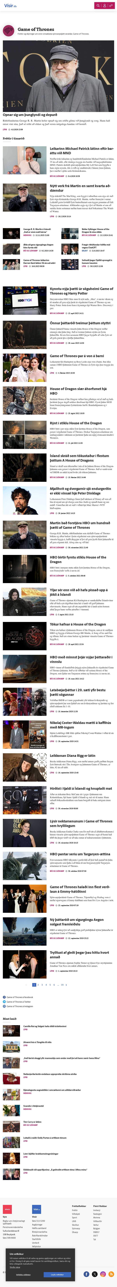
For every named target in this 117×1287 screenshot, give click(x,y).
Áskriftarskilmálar (40, 1236)
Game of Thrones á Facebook (20, 997)
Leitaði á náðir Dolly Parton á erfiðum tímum (44, 1138)
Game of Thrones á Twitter (19, 1002)
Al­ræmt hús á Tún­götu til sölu (37, 1042)
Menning (27, 235)
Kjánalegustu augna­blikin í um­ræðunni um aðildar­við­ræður (52, 1090)
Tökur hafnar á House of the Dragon (78, 624)
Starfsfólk (36, 1239)
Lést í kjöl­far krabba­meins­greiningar (40, 1154)
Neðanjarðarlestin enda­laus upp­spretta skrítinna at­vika (50, 1074)
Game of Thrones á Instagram (20, 1007)
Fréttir (75, 1210)
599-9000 (11, 1238)
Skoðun (75, 1225)
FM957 (96, 1232)
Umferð (35, 1243)
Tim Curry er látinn (32, 1122)
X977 (95, 1236)
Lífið (5, 129)
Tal (94, 1240)
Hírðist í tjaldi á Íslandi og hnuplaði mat (81, 789)
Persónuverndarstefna (13, 1227)
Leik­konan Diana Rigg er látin (72, 756)
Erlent (85, 250)
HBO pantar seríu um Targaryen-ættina (80, 854)
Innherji (96, 1210)
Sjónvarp (76, 1229)
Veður (96, 1225)
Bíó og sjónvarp (57, 176)
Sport (74, 1218)
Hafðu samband (39, 1228)
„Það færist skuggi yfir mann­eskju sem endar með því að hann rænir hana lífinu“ (61, 1058)
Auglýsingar (37, 1225)
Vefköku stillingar (23, 1275)
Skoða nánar (15, 1267)
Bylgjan (96, 1229)
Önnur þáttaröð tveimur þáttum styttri (80, 323)
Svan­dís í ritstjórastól (33, 1106)
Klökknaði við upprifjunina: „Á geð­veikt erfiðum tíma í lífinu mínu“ (55, 1170)
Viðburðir (97, 1221)
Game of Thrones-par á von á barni (77, 356)
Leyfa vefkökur (57, 1275)
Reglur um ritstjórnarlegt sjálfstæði (14, 1222)
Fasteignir (97, 1214)
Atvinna (96, 1218)
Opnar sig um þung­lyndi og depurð (30, 115)
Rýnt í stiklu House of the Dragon (76, 423)
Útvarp (75, 1232)
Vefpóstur (36, 1247)
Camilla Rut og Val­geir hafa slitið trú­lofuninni (44, 1026)
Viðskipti (76, 1214)
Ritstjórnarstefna (39, 1232)
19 (62, 985)
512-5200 (40, 1221)
